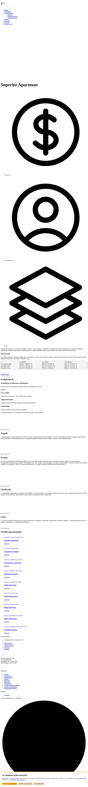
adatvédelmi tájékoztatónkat (17, 779)
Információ (7, 21)
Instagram (6, 649)
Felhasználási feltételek (10, 688)
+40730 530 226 (8, 644)
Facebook (6, 647)
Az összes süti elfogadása (9, 783)
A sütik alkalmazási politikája (12, 685)
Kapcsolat (7, 22)
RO (2, 3)
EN (4, 3)
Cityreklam (18, 698)
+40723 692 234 (8, 646)
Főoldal (6, 10)
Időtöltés (6, 19)
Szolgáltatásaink (8, 13)
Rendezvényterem (12, 16)
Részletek (3, 389)
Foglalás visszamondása (10, 687)
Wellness (10, 15)
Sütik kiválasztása (38, 783)
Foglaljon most (8, 24)
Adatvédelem (7, 683)
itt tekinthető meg (82, 778)
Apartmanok (7, 11)
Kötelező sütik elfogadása (25, 783)
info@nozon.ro (8, 643)
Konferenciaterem (12, 18)
